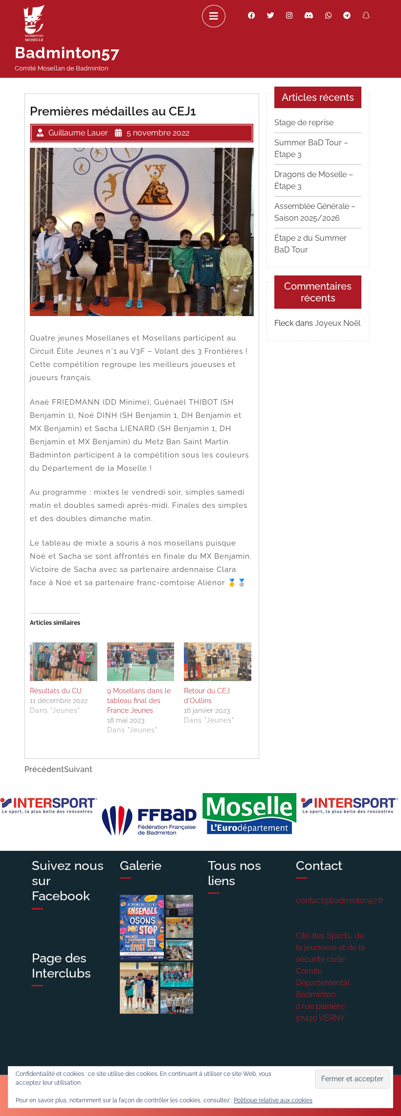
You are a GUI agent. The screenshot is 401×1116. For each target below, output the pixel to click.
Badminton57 (67, 53)
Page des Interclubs (61, 965)
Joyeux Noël (337, 323)
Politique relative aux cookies (273, 1100)
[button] (142, 927)
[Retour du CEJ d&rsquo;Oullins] (217, 662)
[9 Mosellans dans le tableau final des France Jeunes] (141, 662)
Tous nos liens (234, 873)
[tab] (213, 16)
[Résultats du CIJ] (63, 662)
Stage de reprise (304, 122)
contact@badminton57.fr (340, 900)
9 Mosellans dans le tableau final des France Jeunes (139, 700)
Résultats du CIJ (56, 691)
